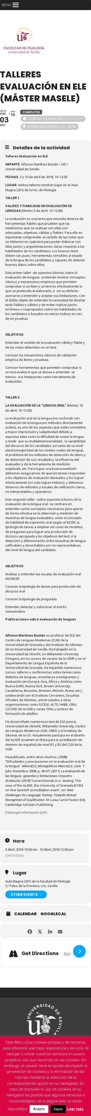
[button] (6, 5)
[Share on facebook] (29, 930)
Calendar (25, 914)
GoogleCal (53, 914)
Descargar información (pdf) (26, 812)
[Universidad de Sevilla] (44, 1019)
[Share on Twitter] (39, 930)
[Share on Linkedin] (50, 930)
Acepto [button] (39, 1109)
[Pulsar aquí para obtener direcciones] (79, 951)
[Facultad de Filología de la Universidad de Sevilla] (25, 42)
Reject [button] (58, 1109)
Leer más (75, 1109)
